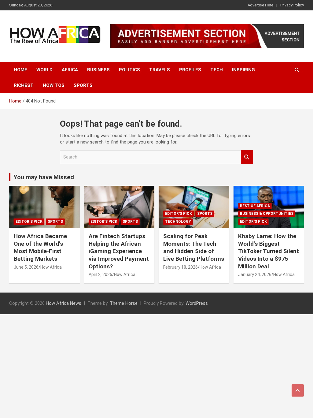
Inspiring (243, 70)
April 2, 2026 (100, 274)
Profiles (190, 70)
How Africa (51, 267)
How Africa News (63, 303)
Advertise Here (260, 5)
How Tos (53, 85)
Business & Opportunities (266, 213)
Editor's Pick (29, 221)
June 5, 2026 (26, 267)
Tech (216, 70)
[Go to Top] (298, 390)
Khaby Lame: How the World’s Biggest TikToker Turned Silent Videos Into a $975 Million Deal (268, 251)
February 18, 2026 (180, 267)
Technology (178, 221)
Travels (159, 70)
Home (20, 70)
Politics (129, 70)
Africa (70, 70)
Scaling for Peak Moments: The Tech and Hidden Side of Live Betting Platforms (193, 247)
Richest (24, 85)
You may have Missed (43, 177)
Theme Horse (124, 303)
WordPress (197, 303)
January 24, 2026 (254, 274)
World (44, 70)
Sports (83, 85)
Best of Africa (255, 206)
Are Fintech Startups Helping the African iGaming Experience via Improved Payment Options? (119, 251)
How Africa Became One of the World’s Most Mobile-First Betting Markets (40, 247)
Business (98, 70)
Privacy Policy (292, 5)
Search (247, 157)
